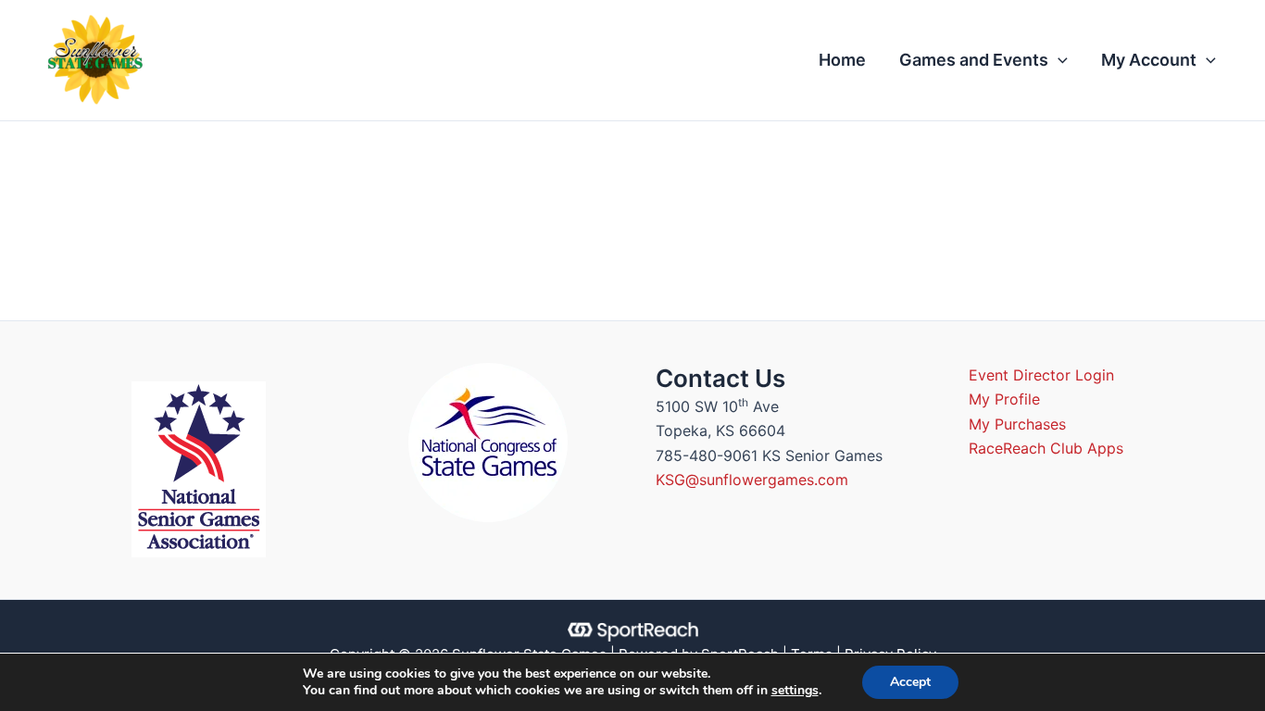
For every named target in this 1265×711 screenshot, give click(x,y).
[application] (1058, 60)
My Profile (1004, 399)
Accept (910, 682)
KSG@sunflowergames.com (752, 479)
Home (842, 59)
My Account (1148, 59)
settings (795, 690)
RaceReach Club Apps (1046, 448)
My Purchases (1017, 424)
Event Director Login (1041, 375)
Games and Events (973, 59)
